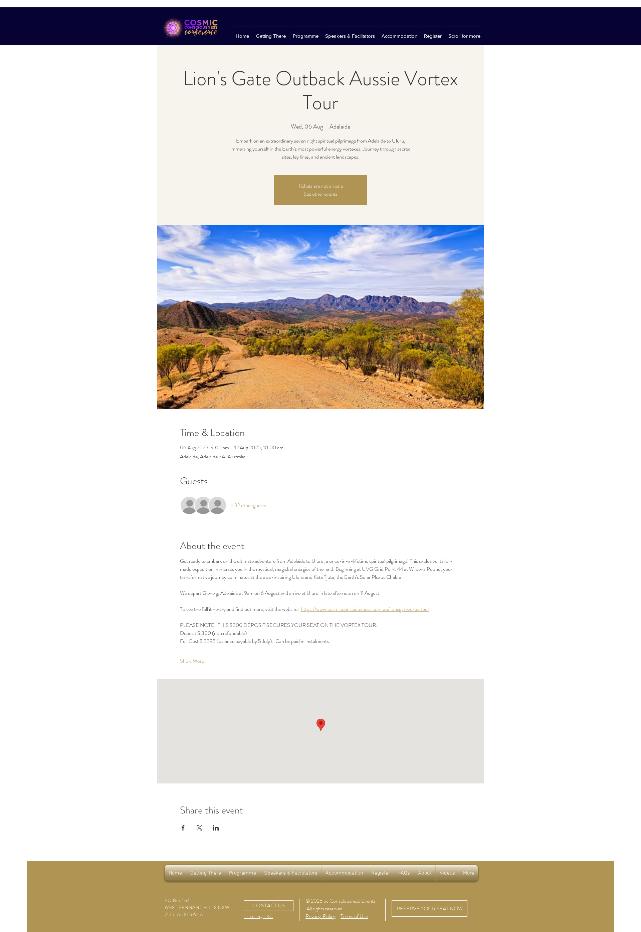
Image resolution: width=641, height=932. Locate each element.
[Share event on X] (199, 828)
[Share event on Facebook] (183, 828)
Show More (192, 661)
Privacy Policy (320, 916)
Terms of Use (354, 916)
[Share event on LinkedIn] (216, 828)
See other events (320, 194)
